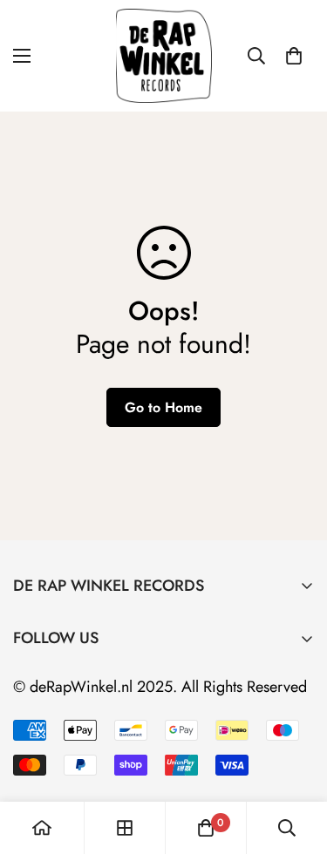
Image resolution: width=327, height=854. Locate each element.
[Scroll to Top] (295, 761)
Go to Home (163, 407)
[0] (294, 56)
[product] (41, 827)
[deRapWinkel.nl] (164, 56)
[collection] (124, 828)
